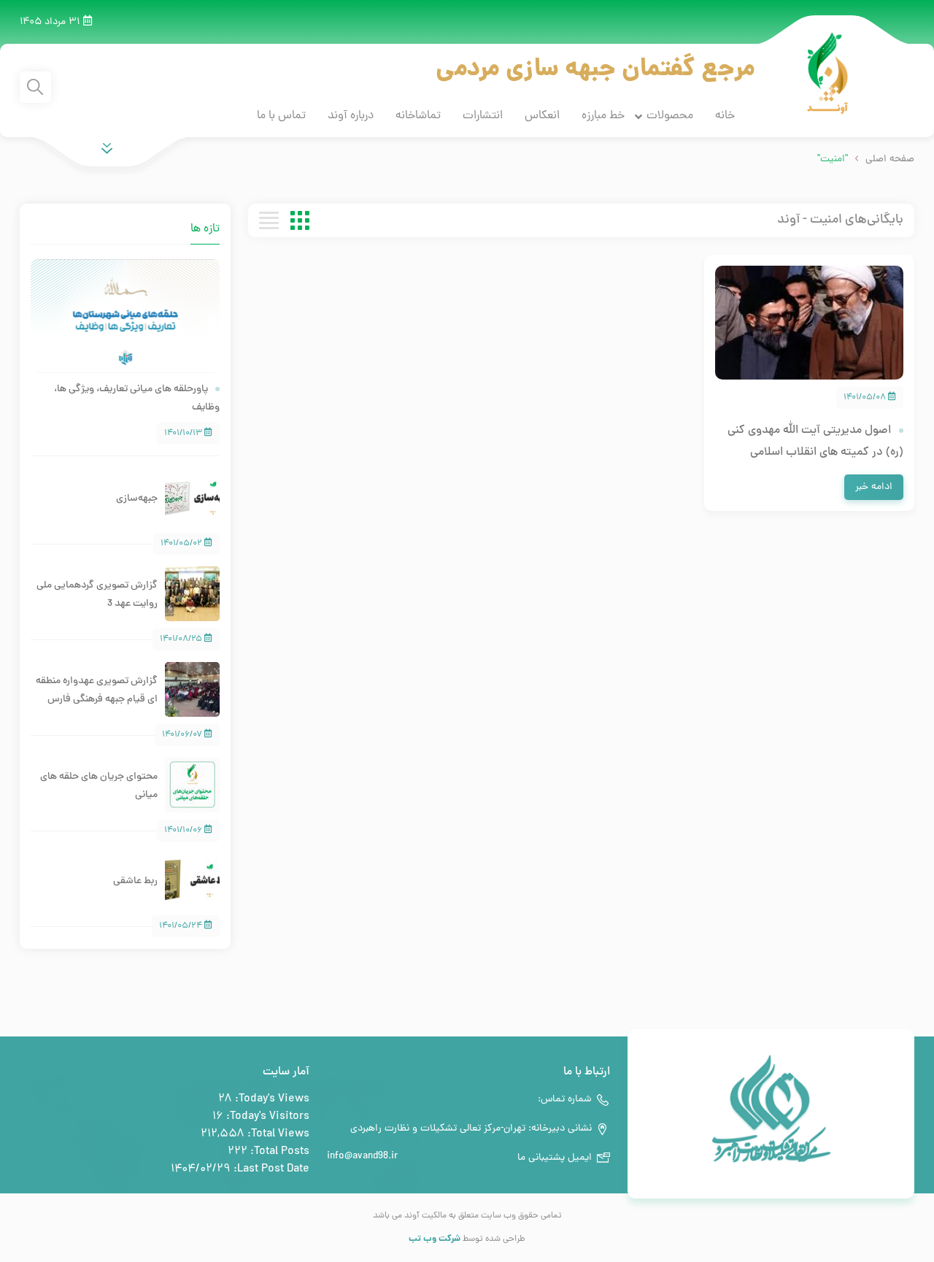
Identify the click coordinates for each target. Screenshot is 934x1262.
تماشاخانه (418, 116)
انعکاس (542, 116)
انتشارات (483, 116)
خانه (725, 116)
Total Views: (276, 1134)
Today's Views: (270, 1099)
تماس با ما (281, 116)
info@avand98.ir (362, 1156)
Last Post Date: (270, 1169)
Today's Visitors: (266, 1117)
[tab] (110, 220)
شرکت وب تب (434, 1239)
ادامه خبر (873, 487)
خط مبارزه (603, 116)
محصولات (670, 116)
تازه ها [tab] (205, 229)
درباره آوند (351, 116)
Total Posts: (278, 1152)
